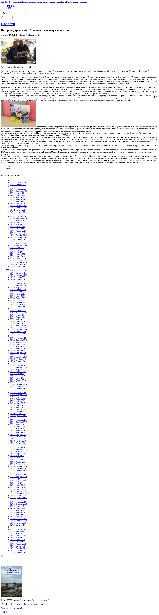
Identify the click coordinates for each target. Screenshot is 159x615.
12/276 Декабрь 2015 (18, 470)
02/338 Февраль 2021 (18, 285)
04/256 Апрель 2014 (18, 481)
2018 (7, 363)
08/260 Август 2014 (18, 489)
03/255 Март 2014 (17, 479)
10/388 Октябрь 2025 (18, 208)
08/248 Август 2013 (18, 517)
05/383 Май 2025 (17, 197)
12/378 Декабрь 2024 (18, 239)
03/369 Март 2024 (17, 220)
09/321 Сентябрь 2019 (18, 355)
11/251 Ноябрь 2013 (18, 523)
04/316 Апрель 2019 (18, 344)
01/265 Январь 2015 (18, 447)
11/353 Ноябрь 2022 (18, 277)
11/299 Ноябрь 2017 (18, 414)
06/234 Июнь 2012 (17, 540)
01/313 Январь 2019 (18, 338)
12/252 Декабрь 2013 (18, 525)
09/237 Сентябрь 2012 (18, 546)
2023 (7, 241)
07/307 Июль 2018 (17, 378)
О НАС (8, 8)
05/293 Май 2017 (17, 401)
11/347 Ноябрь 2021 (18, 304)
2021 (7, 281)
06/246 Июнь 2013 (17, 512)
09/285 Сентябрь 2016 (18, 437)
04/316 (28, 35)
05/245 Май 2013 (17, 510)
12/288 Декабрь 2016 (18, 443)
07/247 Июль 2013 (17, 514)
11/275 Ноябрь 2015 (18, 468)
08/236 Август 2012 (18, 544)
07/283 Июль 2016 (17, 433)
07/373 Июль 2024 (17, 229)
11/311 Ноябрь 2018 (18, 386)
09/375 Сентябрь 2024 (18, 233)
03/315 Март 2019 (17, 342)
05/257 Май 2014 (17, 483)
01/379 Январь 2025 (18, 189)
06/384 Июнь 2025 (17, 199)
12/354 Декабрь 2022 (18, 279)
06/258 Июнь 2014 (17, 485)
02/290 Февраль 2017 (18, 395)
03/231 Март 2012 (17, 533)
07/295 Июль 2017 (17, 405)
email (8, 171)
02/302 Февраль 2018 (18, 367)
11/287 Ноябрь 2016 (18, 441)
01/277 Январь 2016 (18, 420)
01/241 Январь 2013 (18, 502)
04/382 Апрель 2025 (18, 195)
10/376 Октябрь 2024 (18, 235)
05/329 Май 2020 (17, 319)
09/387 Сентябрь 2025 (18, 206)
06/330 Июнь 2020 (17, 321)
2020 (7, 309)
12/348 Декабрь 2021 (18, 307)
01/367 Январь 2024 (18, 216)
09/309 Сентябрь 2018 (18, 382)
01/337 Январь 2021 (18, 283)
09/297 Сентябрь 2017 (18, 409)
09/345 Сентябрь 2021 (18, 300)
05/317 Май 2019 (17, 346)
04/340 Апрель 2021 (18, 290)
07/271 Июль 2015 (17, 460)
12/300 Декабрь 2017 (18, 416)
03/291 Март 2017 (17, 397)
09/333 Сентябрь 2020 (18, 328)
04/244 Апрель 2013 (18, 508)
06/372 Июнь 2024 (17, 227)
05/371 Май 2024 (17, 225)
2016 (7, 418)
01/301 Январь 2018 (18, 365)
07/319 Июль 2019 (17, 351)
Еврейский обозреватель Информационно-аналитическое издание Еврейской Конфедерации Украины (44, 2)
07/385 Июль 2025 (17, 201)
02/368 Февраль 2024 (18, 218)
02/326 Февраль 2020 (18, 313)
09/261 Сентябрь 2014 (18, 491)
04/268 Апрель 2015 (18, 454)
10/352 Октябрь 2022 (18, 275)
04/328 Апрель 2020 (18, 317)
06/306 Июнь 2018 (17, 376)
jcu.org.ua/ (45, 600)
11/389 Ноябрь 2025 (18, 210)
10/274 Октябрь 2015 (18, 466)
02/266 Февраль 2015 (18, 449)
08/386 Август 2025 (18, 204)
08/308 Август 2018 (18, 380)
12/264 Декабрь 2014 (18, 498)
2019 (7, 336)
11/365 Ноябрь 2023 (18, 264)
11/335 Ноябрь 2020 (18, 332)
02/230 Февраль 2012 (18, 531)
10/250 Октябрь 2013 (18, 521)
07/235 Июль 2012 (17, 542)
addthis (8, 168)
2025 (7, 187)
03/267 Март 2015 (17, 451)
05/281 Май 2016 (17, 428)
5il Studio (6, 612)
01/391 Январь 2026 (18, 183)
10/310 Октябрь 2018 (18, 384)
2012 (7, 527)
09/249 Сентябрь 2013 (18, 519)
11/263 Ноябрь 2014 (18, 496)
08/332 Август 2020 (18, 325)
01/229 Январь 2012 (18, 529)
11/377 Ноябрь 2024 (18, 237)
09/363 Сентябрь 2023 (18, 260)
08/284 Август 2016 (18, 435)
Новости (8, 24)
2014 (7, 472)
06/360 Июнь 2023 (17, 254)
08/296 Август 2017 (18, 407)
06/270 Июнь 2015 (17, 458)
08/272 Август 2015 (18, 462)
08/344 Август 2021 (18, 298)
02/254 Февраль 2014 (18, 477)
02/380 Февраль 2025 (18, 191)
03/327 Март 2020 (17, 315)
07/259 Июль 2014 (17, 487)
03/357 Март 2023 (17, 248)
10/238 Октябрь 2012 (18, 548)
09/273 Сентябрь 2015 (18, 464)
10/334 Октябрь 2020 (18, 330)
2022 (7, 269)
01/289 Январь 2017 (18, 393)
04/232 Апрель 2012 (18, 535)
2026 (7, 180)
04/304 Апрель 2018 (18, 372)
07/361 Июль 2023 (17, 256)
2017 (7, 391)
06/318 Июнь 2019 (17, 349)
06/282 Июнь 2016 (17, 430)
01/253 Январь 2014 (18, 475)
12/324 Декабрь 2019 (18, 361)
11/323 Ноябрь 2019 (18, 359)
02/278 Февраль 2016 (18, 422)
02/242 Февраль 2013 (18, 504)
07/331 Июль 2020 (17, 323)
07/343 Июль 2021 (17, 296)
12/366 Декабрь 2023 (18, 267)
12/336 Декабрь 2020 (18, 334)
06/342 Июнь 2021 (17, 294)
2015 (7, 445)
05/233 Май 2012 (17, 538)
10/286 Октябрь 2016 (18, 439)
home (8, 166)
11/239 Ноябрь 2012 (18, 550)
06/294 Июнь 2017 (17, 403)
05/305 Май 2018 (17, 374)
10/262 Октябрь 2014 (18, 493)
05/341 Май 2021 (17, 292)
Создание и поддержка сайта (12, 608)
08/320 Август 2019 (18, 353)
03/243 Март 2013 (17, 506)
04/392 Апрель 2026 (18, 185)
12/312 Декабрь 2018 (18, 388)
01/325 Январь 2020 (18, 311)
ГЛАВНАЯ (10, 6)
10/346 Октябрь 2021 (18, 302)
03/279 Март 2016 (17, 424)
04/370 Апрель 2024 (18, 222)
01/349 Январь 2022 (18, 271)
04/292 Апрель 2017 (18, 399)
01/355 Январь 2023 (18, 243)
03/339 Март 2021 (17, 288)
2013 (7, 500)
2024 (7, 214)
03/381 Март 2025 (17, 193)
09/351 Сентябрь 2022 (18, 273)
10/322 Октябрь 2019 (18, 357)
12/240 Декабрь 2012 (18, 552)
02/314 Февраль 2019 (18, 340)
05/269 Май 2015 (17, 456)
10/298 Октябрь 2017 (18, 412)
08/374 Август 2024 (18, 231)
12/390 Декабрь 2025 (18, 212)
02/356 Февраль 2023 (18, 246)
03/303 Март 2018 (17, 370)
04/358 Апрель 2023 (18, 250)
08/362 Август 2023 (18, 258)
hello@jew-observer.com (33, 604)
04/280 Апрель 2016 (18, 426)
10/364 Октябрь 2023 (18, 262)
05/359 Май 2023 (17, 252)
